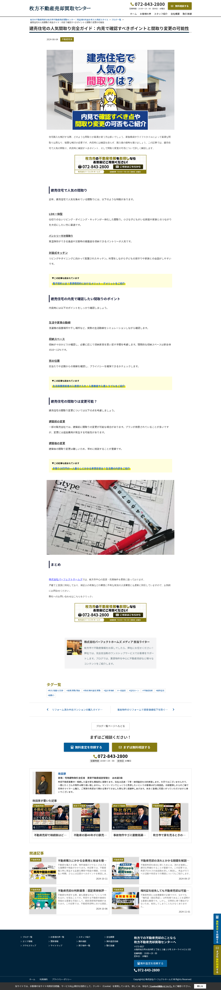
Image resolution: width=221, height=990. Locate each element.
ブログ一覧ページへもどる (110, 726)
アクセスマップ (29, 945)
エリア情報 (27, 941)
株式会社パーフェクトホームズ (65, 579)
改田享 (62, 773)
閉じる (200, 986)
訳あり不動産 (79, 805)
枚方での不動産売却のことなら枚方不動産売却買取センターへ (155, 940)
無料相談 (82, 941)
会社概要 (175, 13)
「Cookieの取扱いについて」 (161, 986)
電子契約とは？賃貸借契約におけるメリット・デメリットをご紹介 (89, 283)
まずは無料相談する (136, 747)
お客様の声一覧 (57, 937)
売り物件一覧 (84, 945)
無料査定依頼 (112, 941)
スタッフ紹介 (161, 13)
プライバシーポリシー (62, 979)
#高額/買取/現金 (73, 690)
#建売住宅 (160, 690)
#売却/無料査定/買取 (91, 690)
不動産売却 (39, 805)
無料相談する (182, 6)
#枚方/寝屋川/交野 (55, 690)
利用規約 (44, 979)
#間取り (51, 695)
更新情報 (54, 941)
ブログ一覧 (27, 937)
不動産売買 (67, 39)
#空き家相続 (109, 690)
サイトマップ (56, 945)
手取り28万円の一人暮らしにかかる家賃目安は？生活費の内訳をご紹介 (91, 468)
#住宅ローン (134, 690)
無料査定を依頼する (88, 747)
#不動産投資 (148, 690)
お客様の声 (145, 13)
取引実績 (187, 13)
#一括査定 (121, 690)
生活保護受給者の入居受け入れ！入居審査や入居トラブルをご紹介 (89, 386)
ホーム (133, 13)
